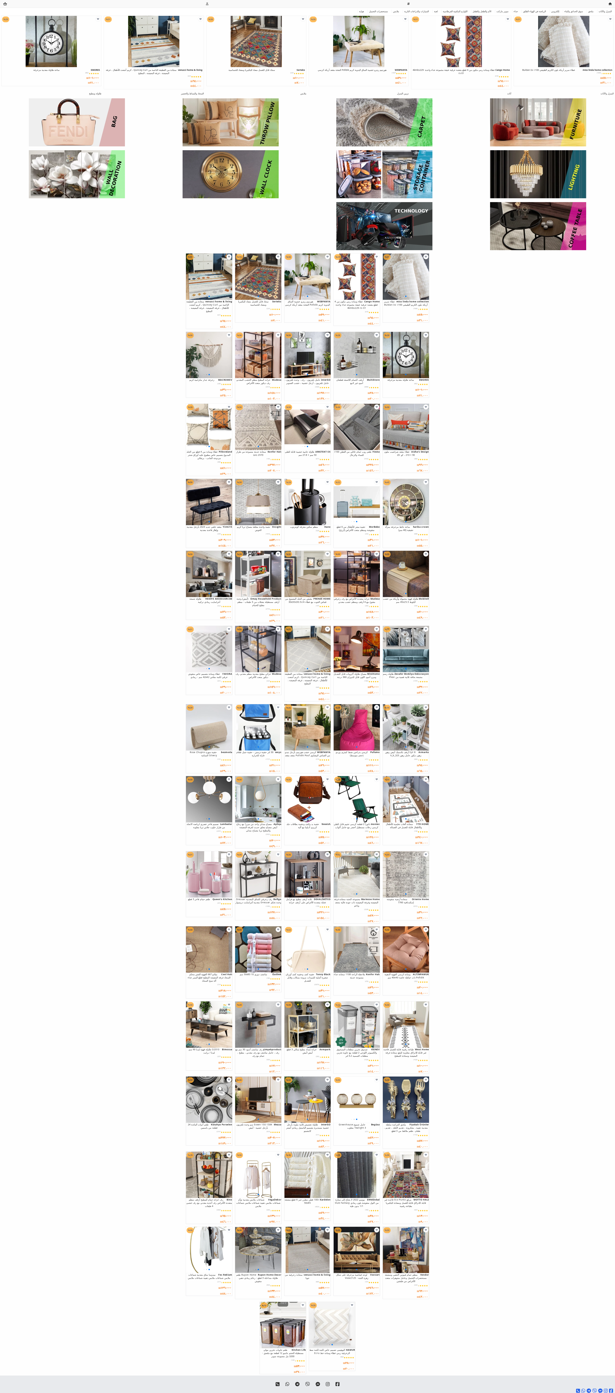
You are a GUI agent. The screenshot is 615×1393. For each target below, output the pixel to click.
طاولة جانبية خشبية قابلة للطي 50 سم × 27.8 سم (307, 453)
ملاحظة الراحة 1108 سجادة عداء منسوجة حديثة (357, 976)
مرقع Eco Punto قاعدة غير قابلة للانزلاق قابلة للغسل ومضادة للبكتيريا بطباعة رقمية (406, 1203)
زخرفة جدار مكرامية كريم (210, 379)
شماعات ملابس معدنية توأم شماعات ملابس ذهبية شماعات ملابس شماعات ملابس (258, 1203)
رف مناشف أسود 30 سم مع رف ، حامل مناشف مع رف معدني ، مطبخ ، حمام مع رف (258, 1052)
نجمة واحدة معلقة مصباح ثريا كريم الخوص (259, 528)
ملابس (396, 11)
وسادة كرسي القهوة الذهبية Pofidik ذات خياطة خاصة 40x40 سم (407, 976)
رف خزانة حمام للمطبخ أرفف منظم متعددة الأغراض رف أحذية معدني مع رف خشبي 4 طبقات (209, 1203)
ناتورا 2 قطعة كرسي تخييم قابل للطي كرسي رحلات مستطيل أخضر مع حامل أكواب (357, 826)
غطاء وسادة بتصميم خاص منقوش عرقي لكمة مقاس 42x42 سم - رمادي (210, 675)
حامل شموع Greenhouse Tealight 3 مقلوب (359, 1126)
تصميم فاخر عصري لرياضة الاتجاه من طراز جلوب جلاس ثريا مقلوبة (209, 826)
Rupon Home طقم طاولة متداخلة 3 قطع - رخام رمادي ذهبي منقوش (258, 1278)
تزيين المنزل (403, 93)
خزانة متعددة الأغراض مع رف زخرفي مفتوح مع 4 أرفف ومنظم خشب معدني (357, 600)
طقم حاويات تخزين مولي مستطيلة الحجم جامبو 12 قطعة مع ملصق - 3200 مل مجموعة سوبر (284, 1353)
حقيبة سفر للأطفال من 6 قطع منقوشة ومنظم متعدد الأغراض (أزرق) (358, 528)
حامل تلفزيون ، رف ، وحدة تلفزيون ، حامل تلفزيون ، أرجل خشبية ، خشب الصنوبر (307, 381)
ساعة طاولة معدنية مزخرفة (66, 69)
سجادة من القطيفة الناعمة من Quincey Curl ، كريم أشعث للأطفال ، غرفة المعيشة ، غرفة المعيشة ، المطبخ (154, 71)
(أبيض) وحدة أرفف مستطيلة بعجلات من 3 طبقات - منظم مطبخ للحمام (259, 602)
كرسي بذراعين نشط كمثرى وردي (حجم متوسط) (358, 754)
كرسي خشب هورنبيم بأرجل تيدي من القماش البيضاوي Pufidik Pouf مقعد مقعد (307, 754)
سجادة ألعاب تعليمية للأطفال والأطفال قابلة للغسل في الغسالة (407, 826)
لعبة (436, 11)
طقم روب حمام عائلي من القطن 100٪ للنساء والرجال (357, 453)
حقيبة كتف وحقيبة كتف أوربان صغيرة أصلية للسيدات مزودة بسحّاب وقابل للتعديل (308, 977)
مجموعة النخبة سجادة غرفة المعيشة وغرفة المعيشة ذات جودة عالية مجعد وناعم (357, 902)
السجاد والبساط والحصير (192, 93)
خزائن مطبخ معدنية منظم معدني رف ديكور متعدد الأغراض (258, 675)
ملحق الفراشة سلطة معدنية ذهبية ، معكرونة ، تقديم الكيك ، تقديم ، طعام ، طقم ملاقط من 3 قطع (406, 1127)
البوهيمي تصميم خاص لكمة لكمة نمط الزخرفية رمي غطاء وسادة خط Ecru (332, 1351)
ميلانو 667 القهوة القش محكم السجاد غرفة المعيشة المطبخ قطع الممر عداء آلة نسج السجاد (210, 977)
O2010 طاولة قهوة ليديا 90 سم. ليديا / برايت (210, 1051)
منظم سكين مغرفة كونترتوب (310, 526)
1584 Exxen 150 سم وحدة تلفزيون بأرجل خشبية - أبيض (258, 1126)
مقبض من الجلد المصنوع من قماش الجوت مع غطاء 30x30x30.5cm (307, 600)
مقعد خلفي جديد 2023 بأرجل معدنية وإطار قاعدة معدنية (209, 528)
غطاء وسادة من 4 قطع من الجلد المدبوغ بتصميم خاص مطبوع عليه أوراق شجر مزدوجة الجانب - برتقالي (209, 455)
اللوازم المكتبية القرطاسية (455, 11)
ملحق (591, 11)
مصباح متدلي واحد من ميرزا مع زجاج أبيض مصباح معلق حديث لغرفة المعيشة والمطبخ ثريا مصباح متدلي (258, 827)
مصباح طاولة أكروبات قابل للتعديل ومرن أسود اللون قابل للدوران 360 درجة (357, 675)
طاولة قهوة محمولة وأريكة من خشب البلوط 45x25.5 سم (406, 600)
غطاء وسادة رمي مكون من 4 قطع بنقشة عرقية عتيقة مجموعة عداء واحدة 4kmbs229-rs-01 (461, 71)
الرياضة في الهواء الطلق (534, 11)
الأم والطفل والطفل (482, 11)
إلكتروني (555, 11)
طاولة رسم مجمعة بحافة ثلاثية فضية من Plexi (406, 675)
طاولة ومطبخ (95, 93)
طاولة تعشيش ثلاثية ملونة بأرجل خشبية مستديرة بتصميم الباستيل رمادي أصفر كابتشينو (308, 1127)
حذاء (516, 11)
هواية (361, 11)
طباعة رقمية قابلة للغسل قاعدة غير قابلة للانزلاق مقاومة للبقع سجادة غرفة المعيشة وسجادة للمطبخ (406, 1052)
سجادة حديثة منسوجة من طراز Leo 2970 (258, 453)
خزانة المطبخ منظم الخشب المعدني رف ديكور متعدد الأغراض (258, 381)
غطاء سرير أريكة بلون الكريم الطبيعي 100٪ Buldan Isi (567, 69)
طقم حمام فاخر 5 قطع (210, 899)
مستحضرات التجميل (378, 11)
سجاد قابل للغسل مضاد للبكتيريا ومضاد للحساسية (267, 69)
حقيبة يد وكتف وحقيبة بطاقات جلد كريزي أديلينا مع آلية (308, 826)
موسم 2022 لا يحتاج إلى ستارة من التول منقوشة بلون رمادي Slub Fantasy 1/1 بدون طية (357, 1203)
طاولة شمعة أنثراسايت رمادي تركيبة (210, 600)
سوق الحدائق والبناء (573, 11)
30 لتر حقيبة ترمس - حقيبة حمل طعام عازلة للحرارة (258, 754)
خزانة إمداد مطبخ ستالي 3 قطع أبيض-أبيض (308, 1051)
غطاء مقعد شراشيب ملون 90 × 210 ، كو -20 (406, 453)
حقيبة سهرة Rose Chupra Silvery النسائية (211, 754)
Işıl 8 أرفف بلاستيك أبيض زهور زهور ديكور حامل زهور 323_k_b (407, 754)
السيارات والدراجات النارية (416, 11)
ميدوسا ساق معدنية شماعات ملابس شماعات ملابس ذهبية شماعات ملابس (210, 1276)
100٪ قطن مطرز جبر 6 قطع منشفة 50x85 (307, 1201)
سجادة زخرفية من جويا (307, 1276)
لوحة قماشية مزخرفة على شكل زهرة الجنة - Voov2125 (358, 1276)
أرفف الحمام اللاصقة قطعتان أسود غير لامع (358, 381)
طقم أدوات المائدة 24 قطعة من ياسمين (210, 1126)
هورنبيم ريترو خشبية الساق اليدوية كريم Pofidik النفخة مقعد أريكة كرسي (362, 69)
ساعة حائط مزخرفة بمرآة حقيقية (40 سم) (407, 528)
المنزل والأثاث (605, 11)
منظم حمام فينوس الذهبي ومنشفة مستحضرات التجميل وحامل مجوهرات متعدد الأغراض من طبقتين (407, 1278)
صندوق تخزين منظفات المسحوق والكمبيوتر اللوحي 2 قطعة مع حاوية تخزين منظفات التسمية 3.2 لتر (358, 1052)
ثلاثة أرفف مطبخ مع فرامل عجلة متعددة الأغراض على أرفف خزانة (308, 901)
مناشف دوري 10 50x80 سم (260, 974)
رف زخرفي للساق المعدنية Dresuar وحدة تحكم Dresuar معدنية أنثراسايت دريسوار (258, 901)
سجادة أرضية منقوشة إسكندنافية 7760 (408, 901)
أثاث (509, 93)
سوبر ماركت (502, 11)
